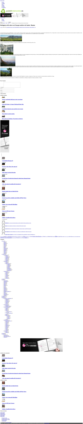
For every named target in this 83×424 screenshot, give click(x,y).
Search (10, 22)
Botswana (5, 243)
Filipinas (5, 283)
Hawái (8, 267)
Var (35, 27)
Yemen (5, 253)
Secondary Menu (2, 17)
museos (73, 236)
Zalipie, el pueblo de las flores (8, 217)
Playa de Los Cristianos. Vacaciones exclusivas (12, 118)
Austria (7, 308)
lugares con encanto (67, 236)
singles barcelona (4, 420)
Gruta (13, 27)
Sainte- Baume (27, 27)
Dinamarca (7, 299)
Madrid (70, 236)
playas (15, 237)
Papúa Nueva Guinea (7, 336)
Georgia (7, 322)
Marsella (21, 27)
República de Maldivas (7, 291)
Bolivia (7, 272)
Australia (5, 334)
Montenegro (7, 325)
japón (60, 236)
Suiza (6, 319)
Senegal (5, 249)
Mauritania (5, 248)
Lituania (7, 302)
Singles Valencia (2, 412)
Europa (3, 5)
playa (13, 237)
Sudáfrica (5, 250)
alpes (6, 236)
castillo (22, 236)
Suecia (6, 303)
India (4, 284)
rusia (21, 237)
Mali (4, 247)
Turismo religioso (31, 27)
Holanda (49, 236)
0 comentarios (8, 27)
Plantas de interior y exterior (6, 419)
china (24, 236)
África (3, 2)
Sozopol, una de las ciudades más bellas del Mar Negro (14, 197)
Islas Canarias (9, 311)
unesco (26, 237)
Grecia (6, 323)
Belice (6, 255)
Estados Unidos (35, 236)
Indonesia (5, 285)
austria (16, 236)
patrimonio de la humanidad (6, 237)
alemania (4, 236)
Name (1, 88)
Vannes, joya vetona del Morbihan (9, 204)
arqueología (10, 236)
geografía (47, 236)
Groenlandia (7, 300)
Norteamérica (5, 261)
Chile (6, 274)
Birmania (5, 282)
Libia (4, 246)
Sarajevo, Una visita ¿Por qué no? (9, 166)
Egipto (5, 244)
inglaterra (54, 236)
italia (58, 236)
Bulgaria (7, 321)
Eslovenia (7, 305)
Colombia (7, 275)
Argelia (5, 241)
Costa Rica (7, 256)
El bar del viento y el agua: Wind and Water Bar (13, 104)
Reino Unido (7, 315)
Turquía (23, 237)
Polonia (7, 326)
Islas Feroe (7, 301)
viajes (28, 237)
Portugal (17, 237)
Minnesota (8, 268)
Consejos (3, 6)
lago (61, 236)
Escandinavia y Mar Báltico (7, 298)
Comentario (2, 87)
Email (1, 90)
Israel (4, 286)
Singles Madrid (2, 413)
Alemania (7, 307)
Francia (11, 27)
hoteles (51, 236)
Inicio (3, 19)
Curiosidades (4, 7)
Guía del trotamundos (8, 422)
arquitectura (13, 236)
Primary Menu (2, 0)
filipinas (42, 236)
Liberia (5, 245)
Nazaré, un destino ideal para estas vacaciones (12, 99)
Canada (7, 262)
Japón (4, 287)
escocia (29, 236)
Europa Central (6, 304)
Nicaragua (7, 259)
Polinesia (5, 337)
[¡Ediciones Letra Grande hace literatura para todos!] (4, 152)
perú (12, 237)
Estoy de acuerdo (46, 423)
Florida (8, 266)
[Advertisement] (16, 30)
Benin (4, 242)
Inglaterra (8, 317)
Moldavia (7, 324)
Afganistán (5, 280)
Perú (6, 276)
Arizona (8, 264)
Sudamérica (5, 271)
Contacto (3, 20)
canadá (20, 236)
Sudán (5, 251)
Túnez (5, 252)
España (31, 236)
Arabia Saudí (5, 281)
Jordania (5, 288)
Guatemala (7, 257)
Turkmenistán (6, 294)
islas (56, 236)
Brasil (19, 236)
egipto (27, 236)
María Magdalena (16, 27)
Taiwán (5, 293)
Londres (63, 236)
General (3, 333)
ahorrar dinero (1, 236)
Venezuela (7, 278)
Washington (9, 270)
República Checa (8, 306)
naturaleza (77, 236)
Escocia (8, 316)
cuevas (26, 236)
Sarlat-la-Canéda (9, 313)
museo (72, 236)
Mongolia (5, 290)
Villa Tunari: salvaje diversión (9, 172)
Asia (2, 4)
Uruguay (7, 277)
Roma (20, 237)
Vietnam (5, 295)
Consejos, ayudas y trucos (5, 418)
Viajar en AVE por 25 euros (8, 211)
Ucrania (7, 330)
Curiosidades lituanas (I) (7, 160)
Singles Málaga (2, 415)
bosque (17, 236)
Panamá (7, 260)
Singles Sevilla (2, 416)
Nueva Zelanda (6, 335)
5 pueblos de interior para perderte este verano (12, 108)
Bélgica (7, 309)
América (3, 254)
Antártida (3, 3)
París (79, 236)
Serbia (6, 328)
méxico (75, 236)
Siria (4, 292)
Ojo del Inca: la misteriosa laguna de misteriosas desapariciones (16, 178)
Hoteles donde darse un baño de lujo (10, 191)
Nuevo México (9, 269)
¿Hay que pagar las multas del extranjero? (11, 184)
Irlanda (8, 318)
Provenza (23, 27)
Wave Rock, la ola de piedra (8, 113)
